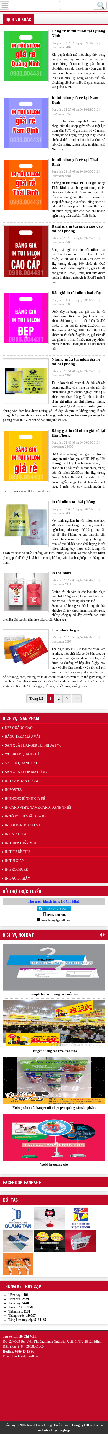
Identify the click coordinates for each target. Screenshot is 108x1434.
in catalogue (17, 834)
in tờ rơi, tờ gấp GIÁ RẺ (25, 816)
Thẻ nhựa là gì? (66, 630)
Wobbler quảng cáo (54, 1148)
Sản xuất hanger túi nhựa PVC (33, 745)
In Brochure (16, 870)
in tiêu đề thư (17, 852)
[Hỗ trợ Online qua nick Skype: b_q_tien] (54, 911)
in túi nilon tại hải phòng (73, 502)
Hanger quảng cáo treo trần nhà (54, 1034)
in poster (13, 790)
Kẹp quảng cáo (19, 728)
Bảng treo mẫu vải (22, 736)
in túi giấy (14, 861)
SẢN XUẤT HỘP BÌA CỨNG (26, 772)
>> (77, 699)
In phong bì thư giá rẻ (25, 799)
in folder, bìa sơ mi (22, 825)
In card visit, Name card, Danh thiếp (38, 807)
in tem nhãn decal (22, 781)
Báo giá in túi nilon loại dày (76, 293)
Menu (17, 4)
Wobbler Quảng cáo (23, 754)
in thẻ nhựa (62, 573)
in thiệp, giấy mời (20, 843)
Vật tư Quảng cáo (21, 763)
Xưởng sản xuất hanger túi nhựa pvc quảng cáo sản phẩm (54, 1091)
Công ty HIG (81, 1425)
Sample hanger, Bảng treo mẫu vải (54, 977)
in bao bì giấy (17, 878)
